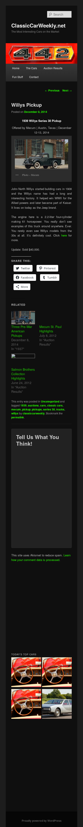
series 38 (49, 409)
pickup (26, 409)
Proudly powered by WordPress (42, 821)
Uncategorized (50, 401)
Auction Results (53, 68)
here (64, 235)
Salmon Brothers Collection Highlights (23, 373)
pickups (37, 409)
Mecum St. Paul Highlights (50, 328)
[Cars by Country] (57, 672)
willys (14, 413)
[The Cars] (26, 704)
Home (15, 68)
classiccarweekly (34, 413)
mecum (16, 409)
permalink (17, 417)
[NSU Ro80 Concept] (57, 704)
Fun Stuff (17, 77)
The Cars (31, 68)
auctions (33, 405)
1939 (23, 405)
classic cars (55, 405)
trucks (60, 409)
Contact (34, 77)
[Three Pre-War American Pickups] (23, 317)
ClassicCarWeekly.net (38, 25)
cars (43, 405)
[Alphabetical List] (26, 672)
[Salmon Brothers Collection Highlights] (23, 360)
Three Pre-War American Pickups (21, 331)
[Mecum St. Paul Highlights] (51, 317)
